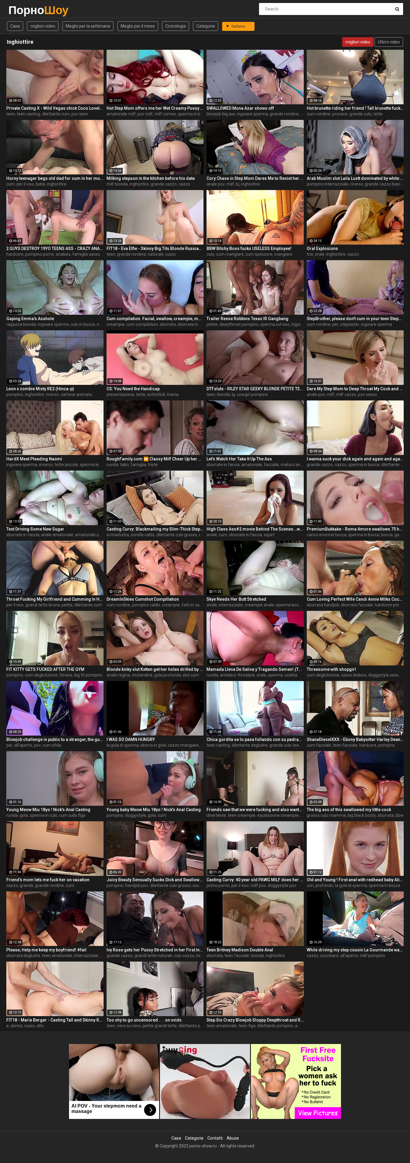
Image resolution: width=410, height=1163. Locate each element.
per (335, 324)
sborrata (168, 324)
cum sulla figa (72, 815)
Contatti (215, 1138)
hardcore (14, 254)
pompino (14, 394)
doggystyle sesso (384, 675)
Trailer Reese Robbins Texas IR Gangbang (247, 318)
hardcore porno (389, 604)
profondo (324, 885)
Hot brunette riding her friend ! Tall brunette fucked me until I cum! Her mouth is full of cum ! (355, 108)
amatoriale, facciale (260, 464)
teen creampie (241, 815)
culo (210, 254)
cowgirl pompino (252, 394)
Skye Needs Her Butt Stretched (236, 599)
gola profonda (167, 675)
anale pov (216, 184)
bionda (223, 394)
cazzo (184, 184)
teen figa (247, 1025)
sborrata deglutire (23, 955)
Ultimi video (389, 42)
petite (212, 324)
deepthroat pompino (238, 324)
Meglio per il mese (138, 26)
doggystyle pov (282, 885)
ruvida (112, 464)
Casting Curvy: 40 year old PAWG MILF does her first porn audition (255, 879)
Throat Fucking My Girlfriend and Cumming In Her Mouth (55, 599)
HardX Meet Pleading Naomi (34, 459)
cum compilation (142, 324)
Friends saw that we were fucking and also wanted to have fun (255, 809)
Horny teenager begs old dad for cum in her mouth (55, 178)
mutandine (142, 675)
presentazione (120, 394)
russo (170, 254)
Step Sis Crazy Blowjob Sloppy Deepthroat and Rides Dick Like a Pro (255, 1020)
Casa (15, 26)
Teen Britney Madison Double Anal (240, 949)
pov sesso (367, 394)
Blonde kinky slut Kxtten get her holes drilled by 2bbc (155, 669)
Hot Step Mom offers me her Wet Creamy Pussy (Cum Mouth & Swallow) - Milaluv (155, 108)
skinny (17, 1025)
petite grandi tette (160, 1025)
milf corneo (165, 114)
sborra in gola (153, 745)
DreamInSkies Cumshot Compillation (143, 599)
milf (230, 184)
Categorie (205, 26)
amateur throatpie (237, 675)
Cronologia (175, 26)
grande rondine (284, 114)
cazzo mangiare (183, 745)
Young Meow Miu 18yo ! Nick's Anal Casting (48, 809)
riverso (356, 184)
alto (40, 1025)
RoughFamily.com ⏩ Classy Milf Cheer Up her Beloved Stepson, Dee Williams (155, 459)
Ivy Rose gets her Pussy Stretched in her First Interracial (155, 949)
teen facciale (345, 745)
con (310, 885)
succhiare (202, 885)
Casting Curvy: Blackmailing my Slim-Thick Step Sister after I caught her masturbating (155, 529)
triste (153, 464)
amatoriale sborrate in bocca (102, 534)
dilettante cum (56, 114)
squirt (269, 534)
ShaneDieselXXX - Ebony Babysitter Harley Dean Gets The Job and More (355, 739)
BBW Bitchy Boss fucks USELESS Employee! (249, 248)
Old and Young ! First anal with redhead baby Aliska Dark (355, 879)
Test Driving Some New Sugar (35, 529)
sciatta (291, 675)
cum (10, 184)
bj (237, 184)
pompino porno (39, 254)
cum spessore (259, 254)
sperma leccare (94, 464)
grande (26, 885)
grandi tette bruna (43, 604)
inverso (46, 464)
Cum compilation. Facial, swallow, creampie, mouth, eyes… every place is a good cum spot (155, 318)
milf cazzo (346, 394)
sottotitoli (156, 394)
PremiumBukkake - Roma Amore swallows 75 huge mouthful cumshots (355, 529)
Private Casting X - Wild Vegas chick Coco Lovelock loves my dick (55, 108)
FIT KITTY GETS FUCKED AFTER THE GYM (45, 669)
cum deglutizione (41, 675)
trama (173, 394)
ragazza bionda (21, 324)
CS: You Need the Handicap (133, 388)
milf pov (258, 885)
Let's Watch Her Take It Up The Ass (239, 459)
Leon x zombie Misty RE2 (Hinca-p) (40, 388)
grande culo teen (285, 745)
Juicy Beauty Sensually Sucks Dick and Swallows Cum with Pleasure (155, 879)
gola (24, 815)
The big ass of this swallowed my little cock (349, 809)
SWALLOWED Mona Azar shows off (240, 108)
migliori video (42, 26)
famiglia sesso (86, 254)
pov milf (145, 114)
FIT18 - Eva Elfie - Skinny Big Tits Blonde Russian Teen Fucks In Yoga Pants (155, 248)
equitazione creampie (278, 815)
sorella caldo (143, 534)
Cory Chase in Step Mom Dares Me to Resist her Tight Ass (255, 178)
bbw (400, 815)
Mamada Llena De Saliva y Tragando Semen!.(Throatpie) (255, 669)
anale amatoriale (57, 534)
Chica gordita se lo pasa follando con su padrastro (255, 739)
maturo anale (293, 464)
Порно (24, 10)
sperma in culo (43, 815)
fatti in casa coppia (199, 604)
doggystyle (135, 815)
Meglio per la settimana (88, 26)
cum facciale (319, 745)
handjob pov (136, 885)
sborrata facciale (357, 604)
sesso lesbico (353, 675)
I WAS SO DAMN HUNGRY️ (131, 739)
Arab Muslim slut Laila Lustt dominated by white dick (355, 178)
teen (10, 114)
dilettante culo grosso (176, 534)
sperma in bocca (193, 114)
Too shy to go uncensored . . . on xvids (144, 1020)
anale (212, 534)
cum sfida (52, 745)
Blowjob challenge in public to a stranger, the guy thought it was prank (55, 739)
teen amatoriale (57, 955)
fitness (65, 675)
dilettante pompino (197, 1025)
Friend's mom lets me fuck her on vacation (47, 879)
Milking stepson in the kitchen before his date (151, 178)
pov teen (79, 114)
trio (310, 254)
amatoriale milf (121, 114)
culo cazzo (184, 955)
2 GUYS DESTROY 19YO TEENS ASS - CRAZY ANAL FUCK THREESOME (55, 248)
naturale (156, 254)
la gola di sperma (123, 745)
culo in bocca (83, 324)
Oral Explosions (322, 248)
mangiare (283, 254)
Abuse (233, 1138)
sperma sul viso (275, 324)
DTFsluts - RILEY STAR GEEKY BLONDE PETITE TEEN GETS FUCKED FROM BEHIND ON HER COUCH (255, 388)
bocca (387, 534)
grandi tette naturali (153, 955)
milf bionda (117, 184)
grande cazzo (164, 184)
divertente (216, 815)
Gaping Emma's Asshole (30, 318)
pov (37, 745)
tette (378, 114)
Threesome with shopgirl (331, 669)
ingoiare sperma (252, 114)
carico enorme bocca (326, 534)
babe (40, 184)
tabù (124, 464)
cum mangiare (230, 254)
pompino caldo (146, 604)
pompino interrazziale (327, 184)
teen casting (28, 114)
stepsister (349, 324)
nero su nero (129, 1025)
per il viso (25, 184)
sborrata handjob (323, 604)
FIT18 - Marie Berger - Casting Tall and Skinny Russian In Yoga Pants (55, 1020)
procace (340, 114)
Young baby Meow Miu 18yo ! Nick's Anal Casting (154, 809)
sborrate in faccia (194, 324)
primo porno (218, 885)
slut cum (191, 675)
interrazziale (231, 604)
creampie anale (259, 604)
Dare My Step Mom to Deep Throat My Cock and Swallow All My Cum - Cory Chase (355, 388)
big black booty (362, 815)
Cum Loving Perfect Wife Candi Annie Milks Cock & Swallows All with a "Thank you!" (355, 599)
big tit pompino (88, 675)
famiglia (138, 464)
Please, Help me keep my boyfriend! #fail (46, 949)
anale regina (118, 675)
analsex (63, 254)
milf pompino (372, 955)
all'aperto (23, 745)
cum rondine (318, 114)
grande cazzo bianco (385, 184)
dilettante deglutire (250, 745)
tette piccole (66, 464)
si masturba (118, 534)
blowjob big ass (221, 114)
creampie (116, 324)
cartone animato (76, 394)
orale (319, 254)
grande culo (360, 114)
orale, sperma (270, 675)
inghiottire (56, 184)
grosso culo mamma (326, 815)
